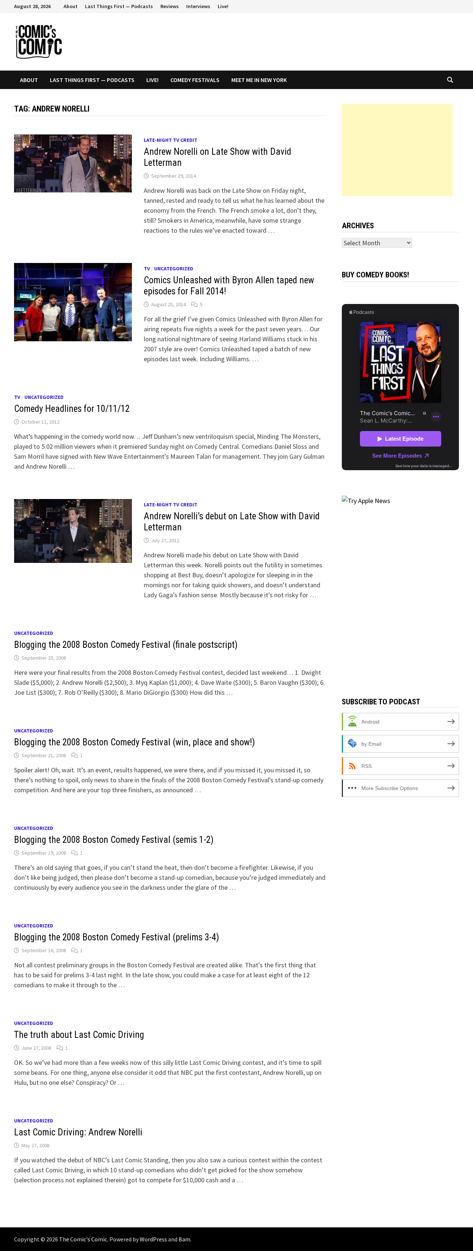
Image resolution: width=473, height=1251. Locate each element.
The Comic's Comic (83, 1239)
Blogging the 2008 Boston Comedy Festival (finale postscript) (126, 644)
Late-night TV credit (170, 140)
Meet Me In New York (259, 79)
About (71, 6)
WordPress (153, 1239)
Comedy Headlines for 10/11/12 (72, 408)
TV (147, 268)
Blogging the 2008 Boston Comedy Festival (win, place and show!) (134, 742)
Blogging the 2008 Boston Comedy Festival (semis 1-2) (114, 839)
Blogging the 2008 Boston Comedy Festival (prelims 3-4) (116, 937)
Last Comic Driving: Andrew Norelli (78, 1132)
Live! (223, 6)
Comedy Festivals (195, 79)
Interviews (198, 6)
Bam (184, 1239)
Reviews (169, 6)
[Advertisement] (397, 150)
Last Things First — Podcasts (119, 6)
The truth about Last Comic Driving (79, 1034)
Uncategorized (173, 268)
